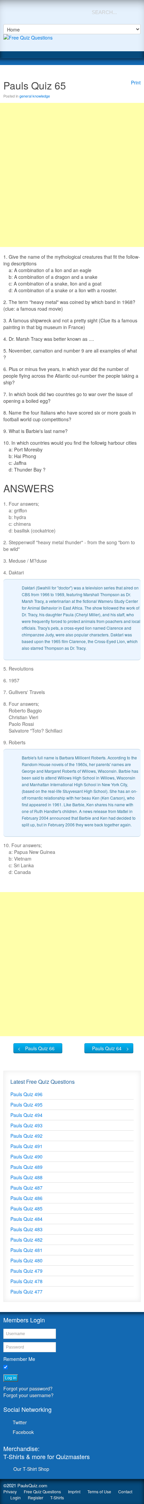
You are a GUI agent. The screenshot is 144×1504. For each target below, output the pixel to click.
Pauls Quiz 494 (26, 1115)
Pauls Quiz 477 (26, 1291)
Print (136, 82)
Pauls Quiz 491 (26, 1146)
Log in (10, 1378)
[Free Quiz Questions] (72, 42)
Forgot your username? (28, 1395)
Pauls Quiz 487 (26, 1187)
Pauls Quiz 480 (26, 1260)
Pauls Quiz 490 (26, 1156)
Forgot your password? (28, 1388)
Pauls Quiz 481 (26, 1250)
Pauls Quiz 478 (26, 1281)
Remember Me (19, 1359)
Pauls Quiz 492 (26, 1135)
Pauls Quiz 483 (26, 1229)
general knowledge (34, 96)
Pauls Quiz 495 (26, 1104)
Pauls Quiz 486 (26, 1198)
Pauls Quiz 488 (26, 1177)
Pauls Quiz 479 (26, 1270)
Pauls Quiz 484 (26, 1218)
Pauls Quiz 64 (107, 1048)
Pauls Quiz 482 (26, 1239)
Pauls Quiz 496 (26, 1094)
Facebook (23, 1432)
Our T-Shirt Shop (31, 1468)
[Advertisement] (72, 175)
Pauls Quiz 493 (26, 1125)
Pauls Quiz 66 (40, 1048)
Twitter (20, 1422)
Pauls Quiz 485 (26, 1208)
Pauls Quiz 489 (26, 1167)
